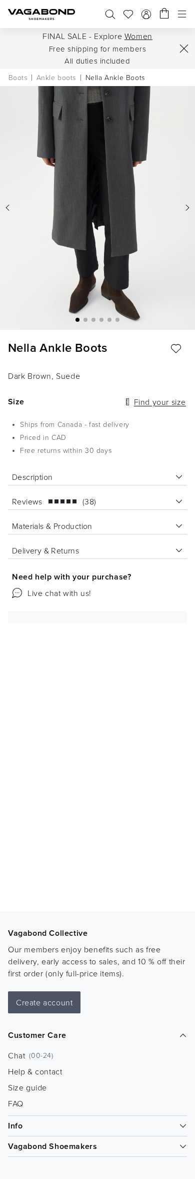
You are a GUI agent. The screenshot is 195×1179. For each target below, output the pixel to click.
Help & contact (35, 1071)
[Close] (184, 49)
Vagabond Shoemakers (52, 1146)
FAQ (16, 1103)
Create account (44, 1002)
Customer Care (37, 1035)
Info (15, 1125)
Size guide (27, 1087)
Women (138, 36)
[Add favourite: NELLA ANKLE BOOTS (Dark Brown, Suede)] (176, 349)
